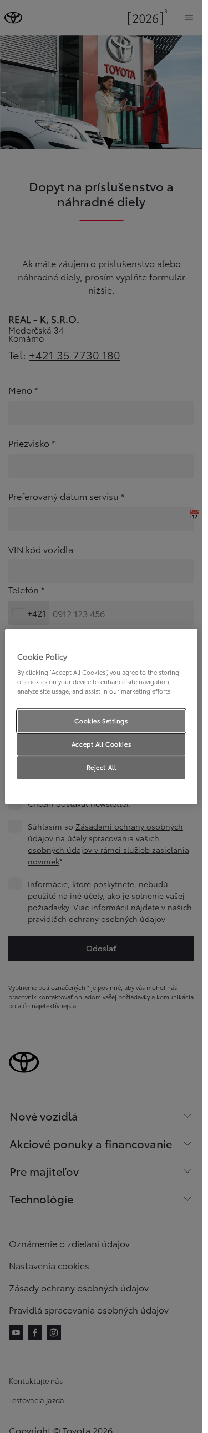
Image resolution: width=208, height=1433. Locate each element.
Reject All (101, 767)
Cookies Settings (101, 720)
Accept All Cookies (101, 743)
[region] (101, 716)
